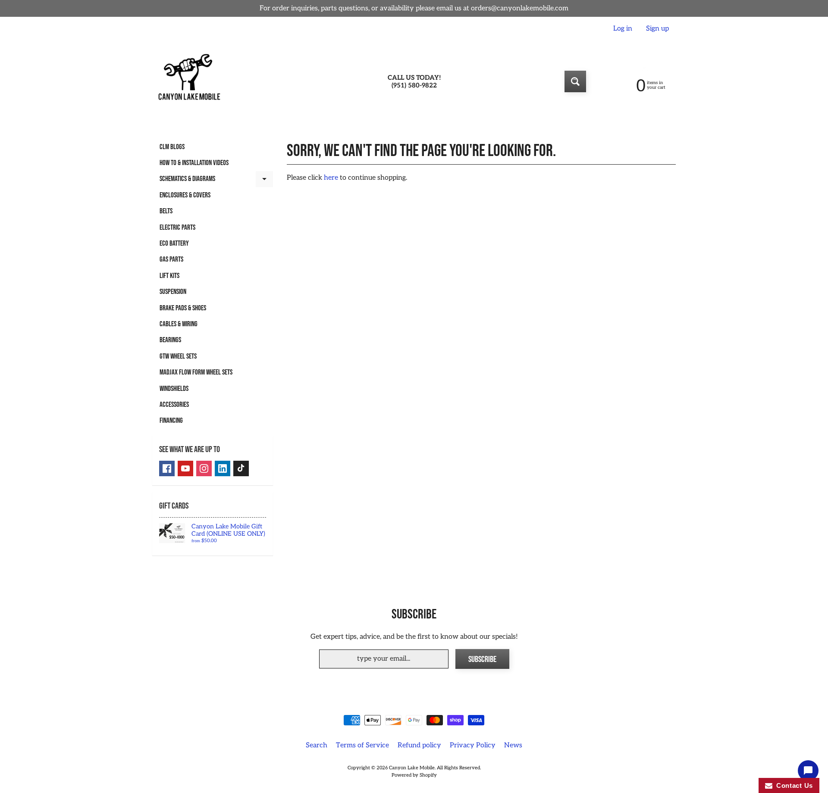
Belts (166, 211)
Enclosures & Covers (185, 195)
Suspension (173, 291)
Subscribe (482, 659)
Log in (622, 28)
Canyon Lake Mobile (412, 768)
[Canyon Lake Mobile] (188, 81)
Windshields (174, 388)
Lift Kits (169, 276)
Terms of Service (362, 745)
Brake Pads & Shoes (183, 308)
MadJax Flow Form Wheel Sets (196, 372)
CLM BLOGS (172, 147)
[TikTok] (241, 468)
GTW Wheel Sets (178, 356)
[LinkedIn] (222, 468)
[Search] (575, 81)
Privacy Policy (473, 745)
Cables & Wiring (179, 324)
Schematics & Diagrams (216, 181)
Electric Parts (177, 227)
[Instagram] (204, 468)
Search (316, 745)
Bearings (170, 340)
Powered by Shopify (414, 775)
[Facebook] (167, 468)
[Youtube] (185, 468)
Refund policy (419, 745)
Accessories (174, 404)
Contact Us (792, 785)
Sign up (657, 28)
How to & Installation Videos (194, 163)
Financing (171, 420)
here (331, 178)
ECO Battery (174, 243)
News (513, 745)
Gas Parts (171, 259)
